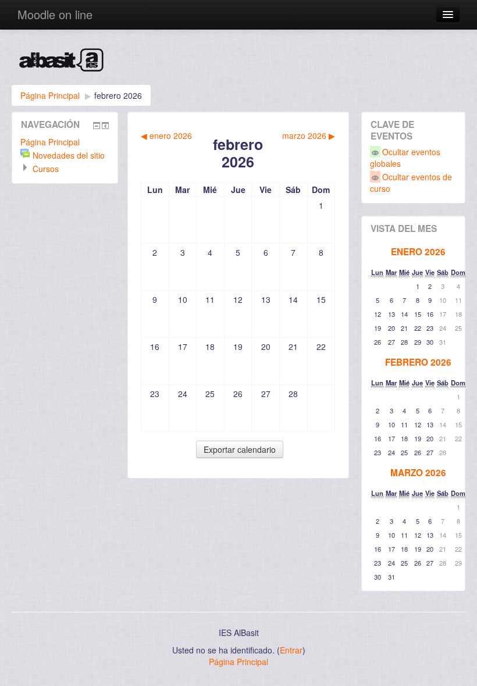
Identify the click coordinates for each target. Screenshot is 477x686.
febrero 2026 (118, 95)
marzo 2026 (418, 472)
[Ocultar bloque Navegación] (96, 125)
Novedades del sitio (69, 155)
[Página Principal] (238, 63)
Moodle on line (54, 14)
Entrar (291, 650)
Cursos (46, 168)
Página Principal (50, 95)
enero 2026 (418, 251)
